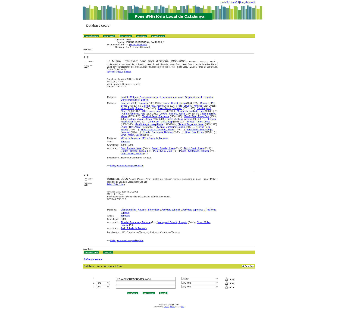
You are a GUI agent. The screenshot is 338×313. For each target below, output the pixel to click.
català (252, 2)
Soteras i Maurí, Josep (140, 119)
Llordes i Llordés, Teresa (133, 151)
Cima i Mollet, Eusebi (132, 135)
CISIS (166, 307)
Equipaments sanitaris (171, 97)
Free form (249, 266)
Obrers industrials (130, 99)
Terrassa (125, 141)
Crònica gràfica (128, 209)
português (224, 2)
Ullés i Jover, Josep (152, 111)
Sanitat (124, 97)
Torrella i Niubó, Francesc (119, 72)
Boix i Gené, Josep (194, 148)
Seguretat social (193, 97)
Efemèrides (153, 209)
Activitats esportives (192, 209)
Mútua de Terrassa (130, 138)
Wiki (182, 307)
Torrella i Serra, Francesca (155, 116)
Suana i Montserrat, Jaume (171, 127)
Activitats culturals (170, 209)
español (235, 2)
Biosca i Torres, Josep (198, 121)
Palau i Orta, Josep (116, 184)
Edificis (144, 99)
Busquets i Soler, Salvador (134, 103)
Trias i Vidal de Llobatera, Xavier (157, 129)
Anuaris (142, 209)
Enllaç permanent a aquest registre (126, 165)
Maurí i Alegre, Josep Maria (149, 124)
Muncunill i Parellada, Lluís (190, 111)
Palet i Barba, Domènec (170, 108)
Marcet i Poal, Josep (152, 105)
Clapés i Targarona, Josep (191, 124)
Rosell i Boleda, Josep (163, 148)
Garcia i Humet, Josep (174, 103)
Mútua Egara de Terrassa (155, 138)
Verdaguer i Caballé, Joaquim (172, 222)
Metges (134, 97)
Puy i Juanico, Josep (131, 148)
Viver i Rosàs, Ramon (132, 108)
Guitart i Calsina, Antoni (179, 119)
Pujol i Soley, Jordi (162, 151)
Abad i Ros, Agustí (131, 127)
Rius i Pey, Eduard (194, 132)
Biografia (208, 97)
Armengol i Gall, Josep (161, 121)
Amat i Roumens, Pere (133, 113)
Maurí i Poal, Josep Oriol (196, 116)
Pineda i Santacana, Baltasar (158, 132)
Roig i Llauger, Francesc (189, 105)
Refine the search (138, 44)
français (244, 2)
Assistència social (149, 97)
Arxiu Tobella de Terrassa (134, 228)
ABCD (172, 307)
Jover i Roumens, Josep (172, 113)
